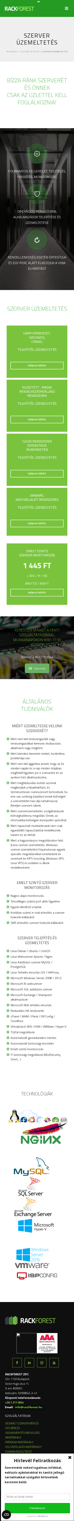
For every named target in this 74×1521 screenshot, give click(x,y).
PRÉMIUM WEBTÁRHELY (19, 1442)
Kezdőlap (11, 51)
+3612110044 (42, 657)
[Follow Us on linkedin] (29, 1362)
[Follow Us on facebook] (17, 1362)
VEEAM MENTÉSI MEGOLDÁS (22, 1433)
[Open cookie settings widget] (6, 1514)
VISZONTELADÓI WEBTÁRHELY (23, 1447)
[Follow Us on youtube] (54, 1362)
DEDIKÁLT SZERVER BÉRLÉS (22, 1423)
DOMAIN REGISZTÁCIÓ (18, 1451)
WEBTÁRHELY (13, 1437)
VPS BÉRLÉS (12, 1428)
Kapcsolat (39, 668)
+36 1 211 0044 (14, 1402)
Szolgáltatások (29, 51)
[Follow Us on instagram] (41, 1362)
